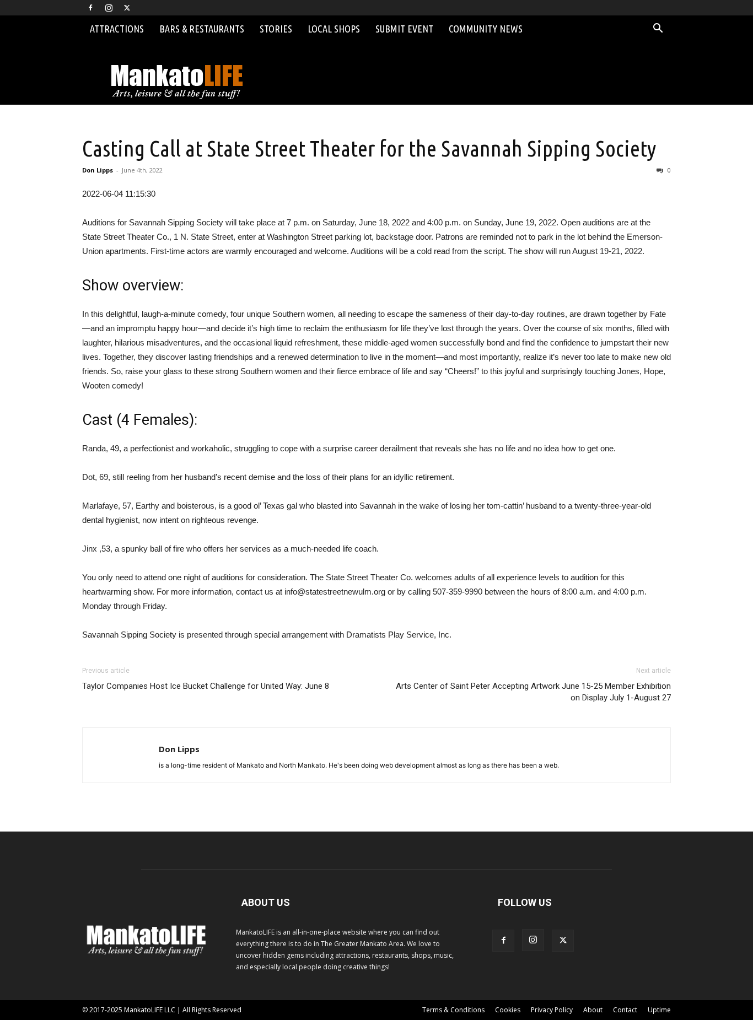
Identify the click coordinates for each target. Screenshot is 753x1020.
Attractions (117, 28)
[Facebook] (90, 7)
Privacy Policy (552, 1009)
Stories (276, 28)
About (593, 1009)
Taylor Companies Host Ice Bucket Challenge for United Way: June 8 (205, 686)
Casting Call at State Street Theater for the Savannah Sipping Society (369, 148)
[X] (127, 7)
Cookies (507, 1009)
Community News (486, 28)
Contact (625, 1009)
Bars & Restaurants (201, 28)
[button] (657, 29)
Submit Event (404, 28)
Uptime (659, 1009)
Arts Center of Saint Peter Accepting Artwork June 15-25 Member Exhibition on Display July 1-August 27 (533, 692)
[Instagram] (108, 7)
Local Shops (334, 28)
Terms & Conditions (453, 1009)
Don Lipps (97, 170)
